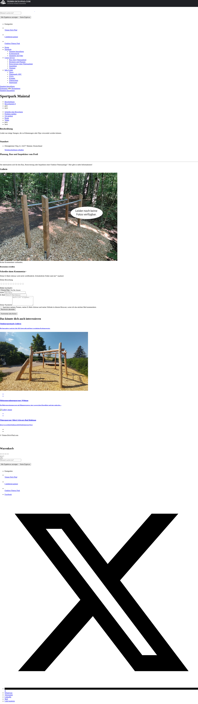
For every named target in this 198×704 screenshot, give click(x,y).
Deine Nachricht (6, 305)
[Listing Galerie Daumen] (58, 260)
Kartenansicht (14, 54)
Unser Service (10, 58)
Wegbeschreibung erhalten (14, 150)
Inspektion (13, 66)
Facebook (8, 494)
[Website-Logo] (17, 11)
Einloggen (4, 88)
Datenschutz (13, 80)
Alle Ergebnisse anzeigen (9, 17)
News (11, 72)
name (2, 292)
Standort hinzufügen (16, 51)
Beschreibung (10, 102)
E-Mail (2, 295)
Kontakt (12, 78)
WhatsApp (8, 693)
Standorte (8, 49)
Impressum (13, 82)
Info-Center (9, 70)
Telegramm (9, 695)
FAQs (11, 76)
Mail (6, 699)
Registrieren (16, 88)
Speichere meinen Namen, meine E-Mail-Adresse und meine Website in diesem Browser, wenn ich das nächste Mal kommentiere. (49, 307)
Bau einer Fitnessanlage (17, 60)
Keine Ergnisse (25, 17)
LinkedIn (8, 697)
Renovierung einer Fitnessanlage (21, 64)
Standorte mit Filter (16, 56)
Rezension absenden (8, 309)
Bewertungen (10, 104)
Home (7, 47)
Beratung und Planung (17, 62)
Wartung (12, 68)
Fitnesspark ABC (15, 74)
